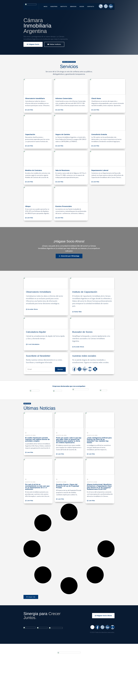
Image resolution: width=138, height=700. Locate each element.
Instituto (63, 6)
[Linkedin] (111, 6)
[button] (30, 597)
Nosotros (53, 6)
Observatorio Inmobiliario (35, 98)
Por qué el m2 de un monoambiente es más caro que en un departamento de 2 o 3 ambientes (37, 487)
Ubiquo (28, 206)
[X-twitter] (95, 369)
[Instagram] (106, 6)
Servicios (73, 6)
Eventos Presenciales (63, 206)
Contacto (90, 6)
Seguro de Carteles (62, 134)
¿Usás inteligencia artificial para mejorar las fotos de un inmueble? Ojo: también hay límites (99, 440)
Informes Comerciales (63, 98)
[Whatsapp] (101, 6)
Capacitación (30, 134)
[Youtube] (90, 369)
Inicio (45, 6)
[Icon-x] (92, 627)
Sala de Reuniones (62, 170)
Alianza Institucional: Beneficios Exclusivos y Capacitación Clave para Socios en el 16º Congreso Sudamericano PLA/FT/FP (99, 487)
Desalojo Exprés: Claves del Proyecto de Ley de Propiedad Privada (67, 486)
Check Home (96, 98)
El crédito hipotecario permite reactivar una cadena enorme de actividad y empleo (37, 439)
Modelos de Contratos (33, 170)
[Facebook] (74, 369)
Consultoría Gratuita (99, 134)
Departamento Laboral (99, 170)
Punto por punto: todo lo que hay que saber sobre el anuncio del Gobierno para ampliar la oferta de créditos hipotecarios (68, 440)
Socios (81, 6)
